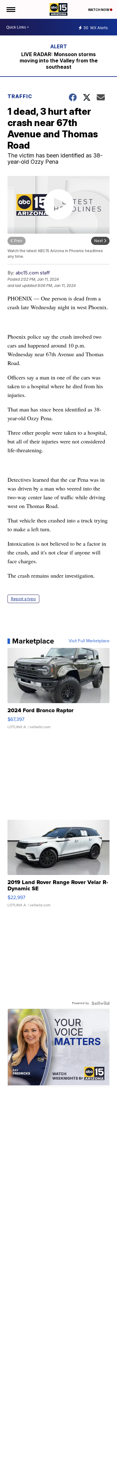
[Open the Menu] (10, 9)
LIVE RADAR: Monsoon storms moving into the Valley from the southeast (59, 60)
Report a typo (23, 598)
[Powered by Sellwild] (100, 1003)
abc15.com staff (33, 273)
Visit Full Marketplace (89, 641)
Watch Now (99, 10)
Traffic (19, 96)
